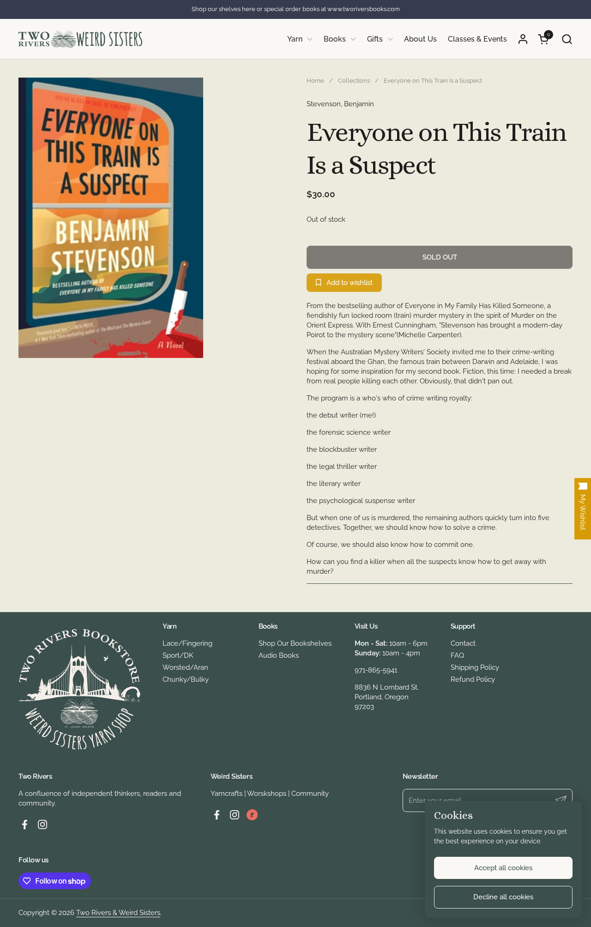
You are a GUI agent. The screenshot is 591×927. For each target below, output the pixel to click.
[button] (567, 39)
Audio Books (279, 655)
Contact (463, 643)
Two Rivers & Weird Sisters (118, 913)
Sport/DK (178, 655)
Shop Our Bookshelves (295, 643)
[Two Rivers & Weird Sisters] (80, 39)
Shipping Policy (475, 667)
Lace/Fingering (187, 643)
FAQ (457, 655)
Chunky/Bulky (186, 679)
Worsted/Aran (185, 667)
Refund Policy (473, 679)
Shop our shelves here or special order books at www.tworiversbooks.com (296, 9)
